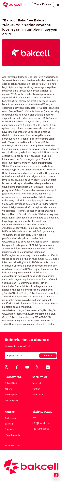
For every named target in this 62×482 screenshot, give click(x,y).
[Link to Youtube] (27, 367)
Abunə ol (48, 356)
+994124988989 (40, 429)
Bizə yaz (9, 424)
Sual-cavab (10, 418)
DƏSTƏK (10, 412)
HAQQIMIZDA (13, 377)
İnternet (36, 383)
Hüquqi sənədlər (13, 435)
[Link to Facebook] (16, 367)
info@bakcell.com (41, 423)
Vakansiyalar (11, 395)
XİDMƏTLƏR (40, 377)
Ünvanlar (9, 430)
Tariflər (36, 389)
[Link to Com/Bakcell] (37, 367)
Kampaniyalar (11, 400)
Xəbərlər (9, 389)
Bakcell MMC (11, 383)
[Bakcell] (58, 4)
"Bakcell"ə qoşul (42, 4)
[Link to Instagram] (6, 367)
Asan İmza (37, 395)
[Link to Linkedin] (48, 367)
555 (34, 418)
